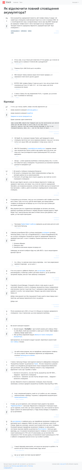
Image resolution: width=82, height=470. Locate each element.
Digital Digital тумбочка (28, 224)
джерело (57, 32)
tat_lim (57, 255)
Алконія (57, 316)
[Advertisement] (35, 45)
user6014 (57, 387)
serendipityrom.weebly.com (36, 148)
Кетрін (57, 414)
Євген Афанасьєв (20, 450)
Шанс (17, 156)
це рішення (45, 232)
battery (29, 31)
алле (17, 70)
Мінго (17, 166)
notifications (24, 31)
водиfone (30, 113)
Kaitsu (17, 144)
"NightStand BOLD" (16, 406)
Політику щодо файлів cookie (19, 466)
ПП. (16, 78)
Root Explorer (42, 429)
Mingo (17, 97)
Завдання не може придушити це (21, 116)
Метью (17, 266)
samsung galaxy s (32, 110)
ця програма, (41, 270)
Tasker (36, 364)
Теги (20, 2)
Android (15, 2)
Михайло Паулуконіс (54, 131)
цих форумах (17, 421)
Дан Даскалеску (20, 357)
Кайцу (57, 31)
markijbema (56, 217)
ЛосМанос (18, 228)
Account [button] (75, 2)
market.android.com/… (21, 397)
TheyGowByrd (55, 304)
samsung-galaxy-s (15, 31)
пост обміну (14, 342)
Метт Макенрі (55, 277)
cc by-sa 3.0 (63, 464)
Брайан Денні (19, 63)
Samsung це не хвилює (27, 355)
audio (12, 32)
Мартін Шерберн (20, 399)
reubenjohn (56, 345)
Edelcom (18, 89)
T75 (58, 193)
